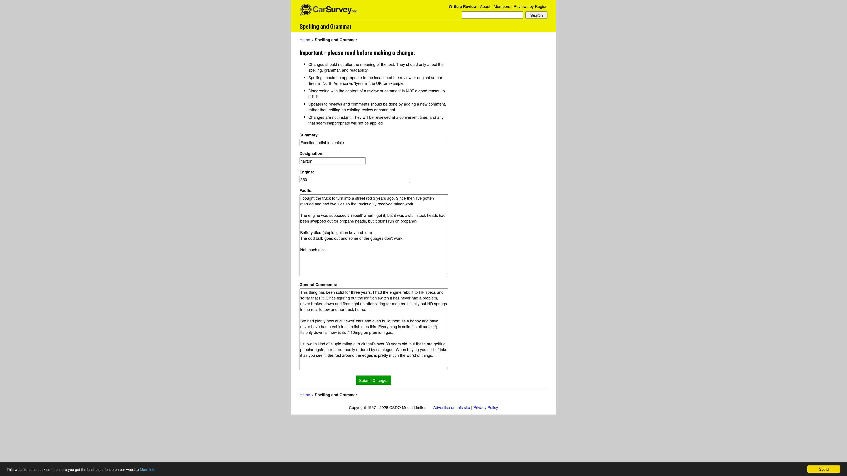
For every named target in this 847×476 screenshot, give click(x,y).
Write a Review (463, 6)
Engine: (307, 172)
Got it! (824, 469)
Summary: (309, 135)
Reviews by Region (530, 6)
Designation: (312, 153)
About (485, 6)
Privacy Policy (485, 407)
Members (502, 6)
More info (147, 469)
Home (305, 39)
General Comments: (318, 284)
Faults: (306, 190)
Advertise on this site (451, 407)
